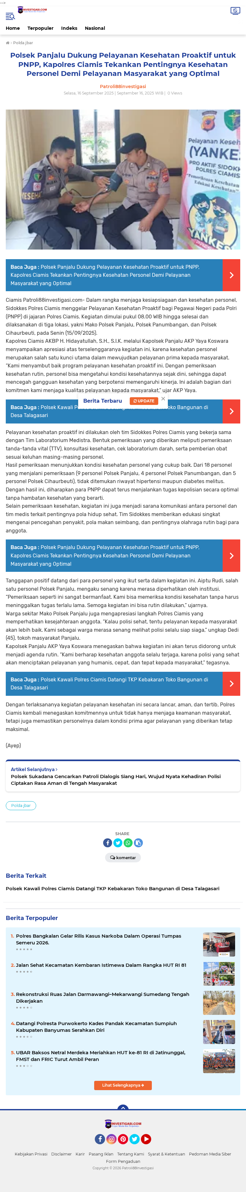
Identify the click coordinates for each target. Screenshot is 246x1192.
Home (13, 28)
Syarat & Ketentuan (166, 1154)
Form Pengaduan (123, 1161)
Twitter (137, 1147)
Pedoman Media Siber (210, 1154)
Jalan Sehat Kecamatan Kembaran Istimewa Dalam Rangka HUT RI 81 (101, 965)
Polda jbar (21, 805)
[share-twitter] (117, 842)
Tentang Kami (130, 1154)
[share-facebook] (107, 842)
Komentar (126, 857)
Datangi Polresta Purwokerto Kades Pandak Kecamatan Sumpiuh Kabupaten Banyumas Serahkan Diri (96, 1026)
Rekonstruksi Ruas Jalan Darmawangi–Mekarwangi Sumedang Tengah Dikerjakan (102, 997)
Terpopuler (40, 28)
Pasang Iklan (101, 1154)
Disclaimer (61, 1154)
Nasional (95, 28)
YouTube (150, 1147)
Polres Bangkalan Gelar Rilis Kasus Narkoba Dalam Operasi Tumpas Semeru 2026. (98, 939)
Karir (80, 1154)
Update (145, 401)
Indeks (69, 28)
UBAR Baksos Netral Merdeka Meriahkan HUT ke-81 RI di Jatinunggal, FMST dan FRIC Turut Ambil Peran (100, 1055)
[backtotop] (123, 1110)
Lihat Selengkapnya (121, 1085)
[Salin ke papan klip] (138, 842)
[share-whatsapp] (128, 842)
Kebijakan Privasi (31, 1154)
